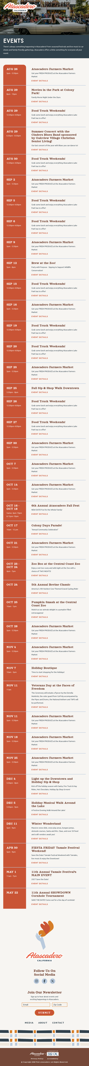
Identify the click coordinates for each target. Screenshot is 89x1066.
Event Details (39, 81)
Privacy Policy (37, 1058)
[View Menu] (84, 4)
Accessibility (52, 1058)
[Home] (20, 11)
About (42, 1022)
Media (29, 1022)
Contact (58, 1022)
